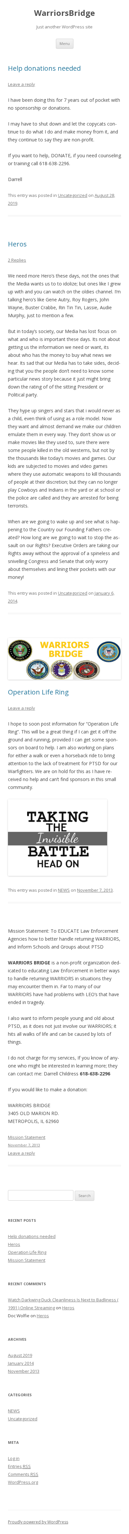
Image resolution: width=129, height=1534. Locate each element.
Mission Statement (26, 1260)
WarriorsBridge (64, 13)
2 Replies (17, 260)
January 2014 (21, 1363)
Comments (23, 1474)
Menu (65, 43)
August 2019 (20, 1355)
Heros (17, 244)
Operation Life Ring (38, 692)
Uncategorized (72, 195)
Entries (19, 1466)
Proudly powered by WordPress (38, 1522)
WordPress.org (23, 1482)
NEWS (64, 890)
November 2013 (23, 1371)
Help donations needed (44, 68)
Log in (14, 1458)
